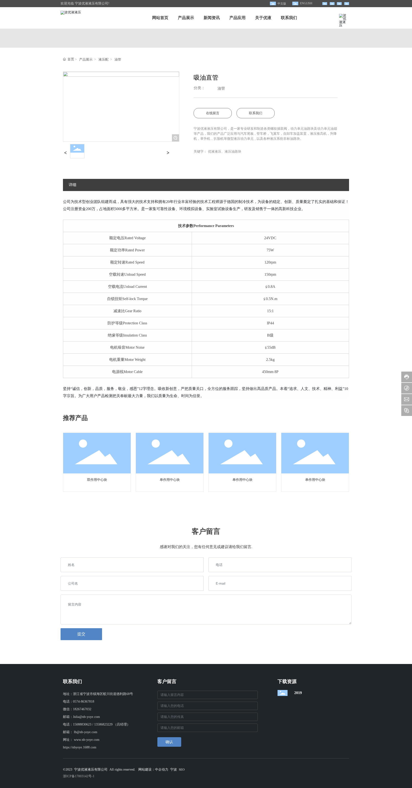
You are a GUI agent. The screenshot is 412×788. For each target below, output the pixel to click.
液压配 (103, 59)
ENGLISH (306, 3)
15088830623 (82, 724)
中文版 (282, 3)
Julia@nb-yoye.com (86, 717)
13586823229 (103, 724)
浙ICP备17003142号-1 (78, 776)
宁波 (173, 769)
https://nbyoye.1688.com (79, 747)
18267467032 (82, 709)
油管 (117, 59)
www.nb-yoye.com (86, 739)
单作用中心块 (170, 480)
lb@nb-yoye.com (85, 732)
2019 (298, 693)
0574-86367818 (83, 701)
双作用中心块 (97, 480)
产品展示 (86, 59)
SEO (182, 769)
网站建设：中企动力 (153, 769)
